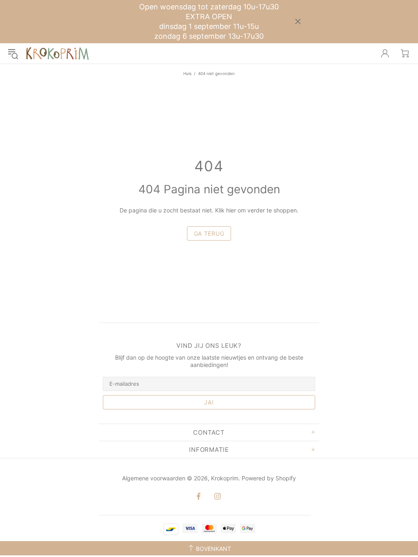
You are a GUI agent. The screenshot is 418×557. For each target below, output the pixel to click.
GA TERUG (209, 233)
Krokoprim (57, 53)
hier (231, 210)
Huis (187, 73)
